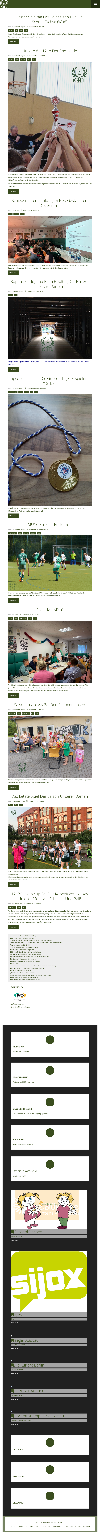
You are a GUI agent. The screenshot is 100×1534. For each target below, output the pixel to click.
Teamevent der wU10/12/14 (20, 945)
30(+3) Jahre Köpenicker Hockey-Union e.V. (25, 947)
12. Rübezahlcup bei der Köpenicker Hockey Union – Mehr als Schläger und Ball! (49, 896)
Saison (32, 1526)
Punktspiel (33, 533)
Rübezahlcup (86, 1526)
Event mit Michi (49, 609)
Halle (17, 59)
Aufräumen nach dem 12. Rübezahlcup (23, 936)
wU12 (29, 59)
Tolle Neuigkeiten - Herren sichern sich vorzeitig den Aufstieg (31, 940)
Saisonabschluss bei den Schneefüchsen (49, 704)
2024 (26, 30)
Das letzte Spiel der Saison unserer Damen (49, 796)
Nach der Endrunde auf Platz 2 (20, 970)
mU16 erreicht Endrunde (49, 524)
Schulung (16, 214)
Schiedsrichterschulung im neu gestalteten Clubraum (49, 203)
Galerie (49, 1526)
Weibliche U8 (12, 713)
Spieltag (11, 30)
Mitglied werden (57, 1526)
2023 (36, 392)
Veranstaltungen (18, 291)
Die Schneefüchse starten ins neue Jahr (23, 959)
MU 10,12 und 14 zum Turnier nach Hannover (25, 961)
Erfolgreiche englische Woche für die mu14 (25, 980)
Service (79, 1526)
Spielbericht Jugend (19, 26)
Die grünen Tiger (13, 392)
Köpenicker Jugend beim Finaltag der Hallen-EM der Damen (50, 284)
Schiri (22, 214)
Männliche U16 (12, 533)
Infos (30, 618)
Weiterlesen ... (13, 41)
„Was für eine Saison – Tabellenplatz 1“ (23, 973)
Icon (50, 1039)
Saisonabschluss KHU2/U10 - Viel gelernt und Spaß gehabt (30, 975)
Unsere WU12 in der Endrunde (49, 50)
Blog (15, 1526)
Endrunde (23, 59)
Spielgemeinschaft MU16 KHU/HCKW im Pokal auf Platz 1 (30, 957)
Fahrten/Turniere (18, 388)
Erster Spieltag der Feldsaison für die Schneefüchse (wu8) (50, 19)
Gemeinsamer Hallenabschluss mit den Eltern (25, 954)
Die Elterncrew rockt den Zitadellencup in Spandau (27, 968)
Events (16, 614)
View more (14, 1240)
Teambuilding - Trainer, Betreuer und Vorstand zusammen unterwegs (33, 966)
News (10, 618)
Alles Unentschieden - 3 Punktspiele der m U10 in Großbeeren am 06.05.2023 (36, 943)
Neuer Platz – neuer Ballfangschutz (22, 950)
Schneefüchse (25, 713)
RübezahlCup (23, 618)
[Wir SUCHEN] (20, 997)
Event (10, 295)
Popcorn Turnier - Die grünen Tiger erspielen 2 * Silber (49, 381)
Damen (11, 804)
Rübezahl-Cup (18, 903)
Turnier (26, 392)
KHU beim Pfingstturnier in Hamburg (22, 938)
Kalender (38, 1526)
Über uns (16, 210)
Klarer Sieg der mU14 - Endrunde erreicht (24, 977)
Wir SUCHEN (14, 964)
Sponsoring (73, 1526)
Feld (17, 30)
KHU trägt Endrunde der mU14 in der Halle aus (26, 952)
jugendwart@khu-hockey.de (20, 1007)
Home (10, 1526)
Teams (26, 1526)
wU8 (21, 30)
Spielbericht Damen (19, 801)
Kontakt (66, 1526)
